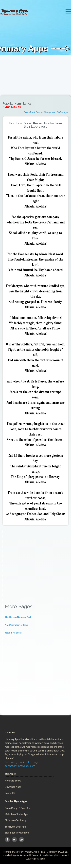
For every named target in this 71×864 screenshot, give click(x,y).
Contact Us (10, 793)
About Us (27, 762)
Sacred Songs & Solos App (18, 808)
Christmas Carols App (15, 820)
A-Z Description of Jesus (16, 625)
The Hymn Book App (15, 827)
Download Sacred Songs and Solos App (46, 112)
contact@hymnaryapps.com (20, 766)
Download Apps (13, 787)
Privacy (51, 855)
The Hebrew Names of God (18, 617)
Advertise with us (35, 859)
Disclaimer (62, 855)
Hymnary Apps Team (34, 852)
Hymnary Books (13, 781)
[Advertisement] (35, 53)
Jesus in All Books (13, 633)
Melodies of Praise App (16, 814)
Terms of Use (38, 855)
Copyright (52, 852)
